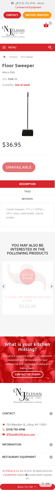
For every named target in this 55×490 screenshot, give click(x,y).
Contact (12, 15)
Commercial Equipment (28, 7)
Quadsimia (10, 474)
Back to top (26, 487)
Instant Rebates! (37, 15)
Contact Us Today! (27, 374)
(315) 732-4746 (26, 3)
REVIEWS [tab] (27, 198)
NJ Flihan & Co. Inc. (13, 471)
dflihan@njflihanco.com (20, 434)
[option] (27, 114)
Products (13, 57)
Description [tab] (27, 184)
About (40, 3)
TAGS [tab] (27, 191)
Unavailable (19, 167)
